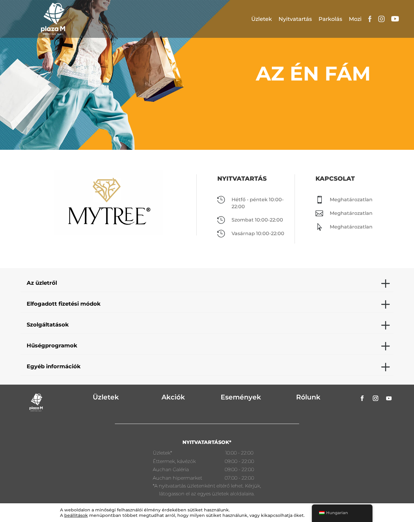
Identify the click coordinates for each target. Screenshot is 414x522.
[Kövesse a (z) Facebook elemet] (362, 398)
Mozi (355, 19)
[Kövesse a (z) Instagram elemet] (375, 398)
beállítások (76, 515)
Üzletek (261, 19)
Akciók (173, 397)
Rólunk (308, 397)
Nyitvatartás (295, 19)
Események (241, 397)
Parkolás (330, 19)
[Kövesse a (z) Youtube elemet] (388, 398)
